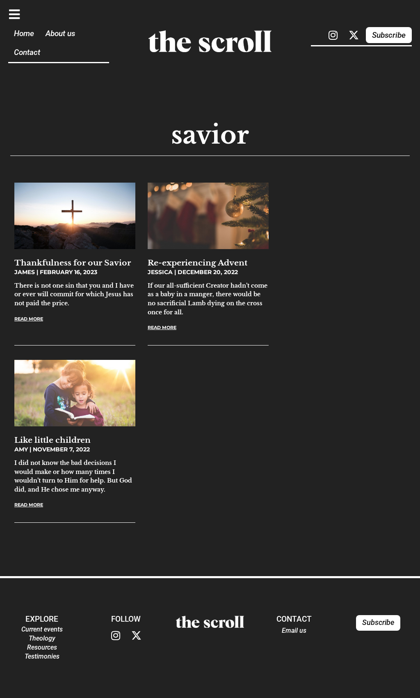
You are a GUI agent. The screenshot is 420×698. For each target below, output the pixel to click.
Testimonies (42, 656)
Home (24, 33)
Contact (27, 52)
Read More (28, 319)
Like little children (52, 440)
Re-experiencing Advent (197, 263)
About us (60, 33)
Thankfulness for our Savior (72, 263)
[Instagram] (333, 35)
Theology (42, 638)
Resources (42, 647)
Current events (42, 629)
